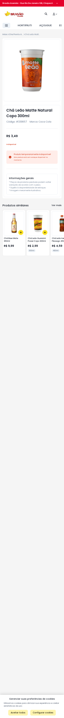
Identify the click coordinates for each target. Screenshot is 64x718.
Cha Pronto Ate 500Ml (19, 34)
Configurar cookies (43, 712)
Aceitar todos (18, 712)
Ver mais (57, 205)
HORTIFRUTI (25, 25)
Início (4, 34)
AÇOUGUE (45, 25)
